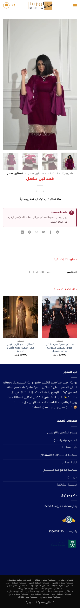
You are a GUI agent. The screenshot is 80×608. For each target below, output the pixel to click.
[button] (74, 5)
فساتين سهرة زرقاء (16, 583)
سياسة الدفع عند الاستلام (60, 470)
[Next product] (44, 192)
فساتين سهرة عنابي (50, 597)
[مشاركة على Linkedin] (22, 233)
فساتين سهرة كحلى (39, 583)
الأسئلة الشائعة (67, 485)
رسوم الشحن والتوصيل (62, 433)
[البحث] (13, 5)
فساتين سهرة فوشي (63, 583)
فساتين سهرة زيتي (61, 594)
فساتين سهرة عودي (16, 586)
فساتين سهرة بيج (35, 591)
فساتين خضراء (66, 580)
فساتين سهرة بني (40, 594)
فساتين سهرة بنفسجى (19, 580)
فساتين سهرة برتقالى (45, 580)
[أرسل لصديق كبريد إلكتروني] (36, 233)
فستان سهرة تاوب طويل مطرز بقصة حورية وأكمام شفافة (20, 348)
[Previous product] (36, 192)
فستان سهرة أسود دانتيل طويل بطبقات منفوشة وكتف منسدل (60, 348)
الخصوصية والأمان (65, 440)
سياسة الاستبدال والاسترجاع (58, 455)
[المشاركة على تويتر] (43, 233)
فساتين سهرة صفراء (63, 586)
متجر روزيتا (68, 173)
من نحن (72, 477)
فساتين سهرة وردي (19, 594)
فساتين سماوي (15, 591)
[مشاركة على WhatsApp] (57, 233)
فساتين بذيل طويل (28, 597)
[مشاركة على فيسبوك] (50, 233)
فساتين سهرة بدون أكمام (60, 591)
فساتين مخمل (36, 173)
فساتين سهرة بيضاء (51, 589)
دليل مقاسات (68, 447)
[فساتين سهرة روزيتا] (40, 5)
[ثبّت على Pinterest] (29, 233)
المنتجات (53, 173)
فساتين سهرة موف (39, 586)
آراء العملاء (70, 462)
